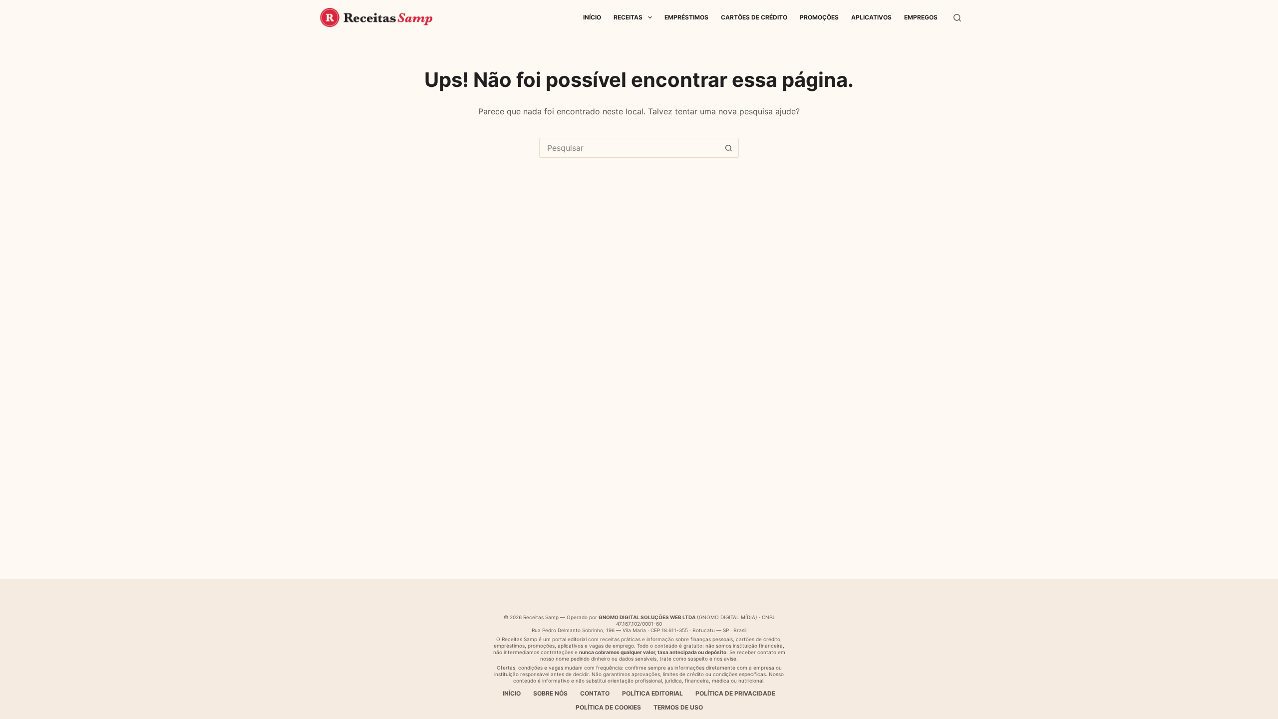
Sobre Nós (550, 693)
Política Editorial (652, 693)
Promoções (819, 17)
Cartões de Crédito (754, 17)
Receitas (628, 17)
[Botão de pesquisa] (728, 148)
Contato (595, 693)
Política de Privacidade (735, 693)
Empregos (921, 17)
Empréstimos (686, 17)
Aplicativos (871, 17)
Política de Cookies (608, 707)
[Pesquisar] (957, 17)
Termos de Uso (678, 707)
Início (592, 17)
